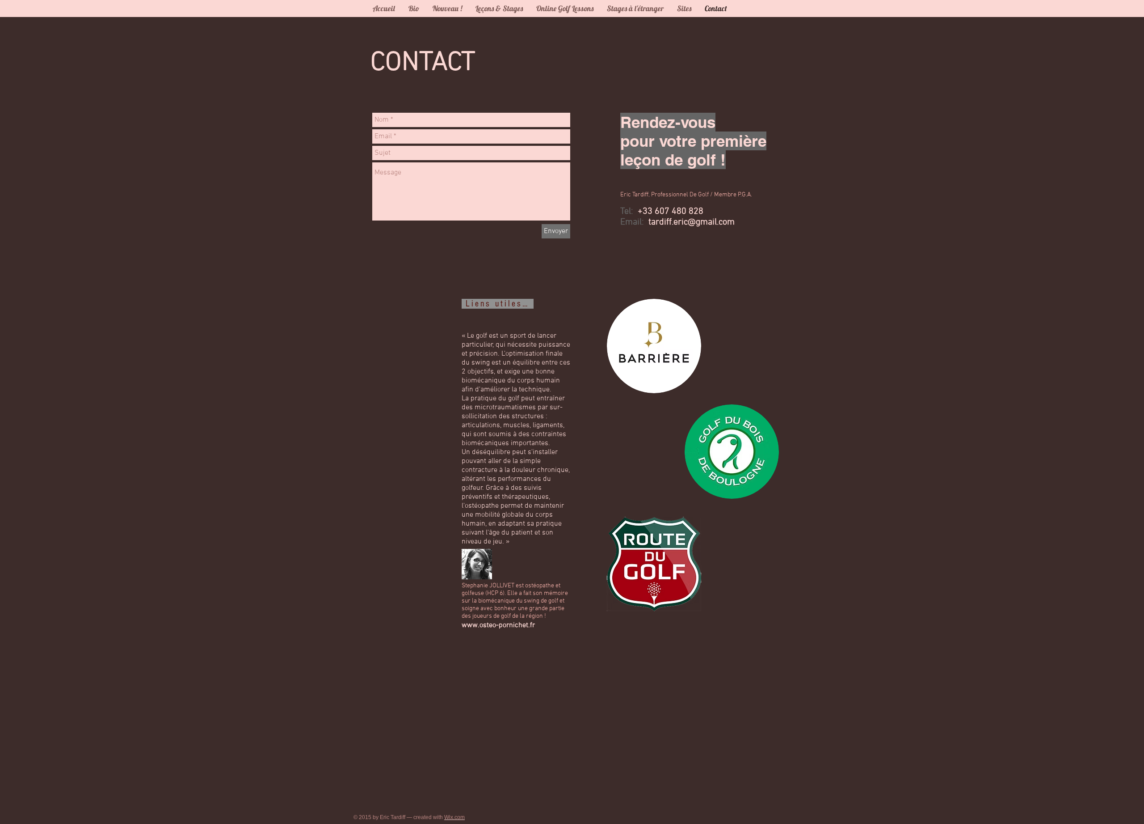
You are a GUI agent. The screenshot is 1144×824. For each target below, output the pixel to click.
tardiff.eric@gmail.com (691, 222)
